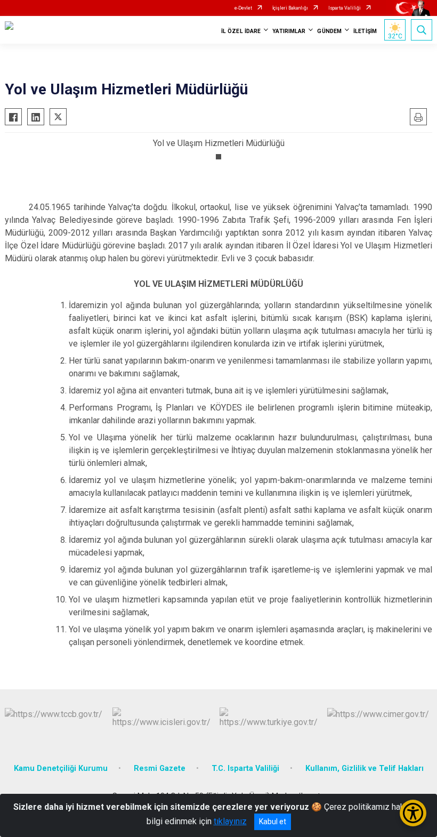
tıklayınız (230, 821)
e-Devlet (243, 8)
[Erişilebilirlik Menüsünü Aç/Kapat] (413, 813)
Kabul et (272, 821)
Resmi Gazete (159, 768)
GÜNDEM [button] (329, 31)
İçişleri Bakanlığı (290, 8)
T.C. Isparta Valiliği (245, 768)
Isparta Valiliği (344, 8)
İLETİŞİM (365, 31)
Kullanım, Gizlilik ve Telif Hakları (364, 768)
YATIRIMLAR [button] (288, 31)
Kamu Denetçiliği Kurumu (61, 768)
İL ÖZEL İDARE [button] (241, 31)
